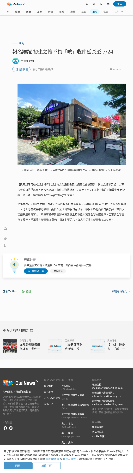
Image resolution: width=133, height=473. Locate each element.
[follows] (94, 4)
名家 (105, 11)
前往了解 (46, 465)
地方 (94, 11)
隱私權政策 (97, 431)
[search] (87, 4)
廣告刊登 (48, 391)
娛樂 (61, 11)
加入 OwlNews (52, 397)
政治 (28, 11)
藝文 (83, 11)
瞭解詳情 (58, 271)
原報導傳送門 (120, 291)
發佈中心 (48, 403)
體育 (50, 11)
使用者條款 (97, 426)
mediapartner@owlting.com (107, 387)
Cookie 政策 (98, 436)
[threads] (11, 428)
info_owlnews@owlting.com (107, 396)
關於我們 (48, 385)
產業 (72, 11)
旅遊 (39, 11)
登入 (119, 4)
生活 (17, 11)
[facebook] (5, 428)
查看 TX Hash (10, 291)
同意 (17, 465)
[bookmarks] (101, 4)
